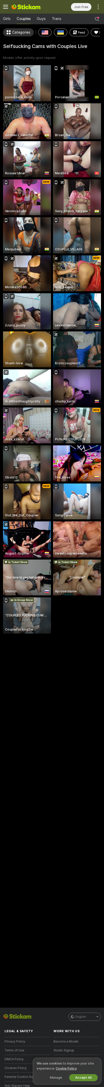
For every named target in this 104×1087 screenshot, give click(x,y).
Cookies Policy (16, 1068)
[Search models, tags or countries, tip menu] (97, 19)
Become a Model (66, 1041)
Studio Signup (64, 1050)
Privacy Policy (15, 1041)
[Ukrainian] (60, 32)
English (80, 1017)
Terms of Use (14, 1050)
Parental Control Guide (21, 1077)
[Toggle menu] (5, 7)
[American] (45, 32)
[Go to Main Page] (31, 7)
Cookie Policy (66, 1068)
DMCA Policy (14, 1059)
